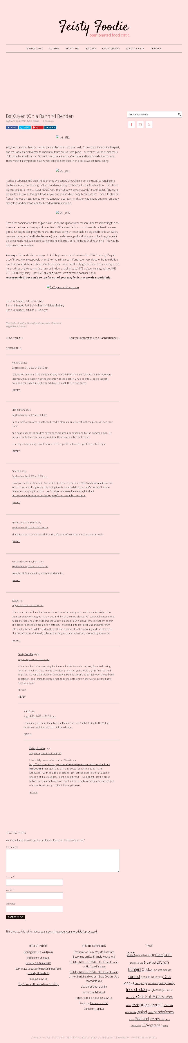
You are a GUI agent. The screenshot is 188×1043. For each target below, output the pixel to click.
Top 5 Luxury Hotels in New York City (38, 984)
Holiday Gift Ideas (95, 966)
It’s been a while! (38, 978)
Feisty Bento (153, 983)
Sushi (161, 1019)
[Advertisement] (94, 82)
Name (10, 877)
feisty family (167, 983)
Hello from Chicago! (38, 957)
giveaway (158, 990)
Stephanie (79, 952)
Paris (40, 301)
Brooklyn (21, 323)
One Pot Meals (150, 996)
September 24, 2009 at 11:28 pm (30, 527)
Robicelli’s (47, 273)
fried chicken (136, 989)
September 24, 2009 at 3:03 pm (29, 415)
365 (131, 954)
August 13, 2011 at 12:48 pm (45, 753)
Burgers (134, 969)
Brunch (163, 962)
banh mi (23, 326)
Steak (154, 1019)
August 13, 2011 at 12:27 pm (39, 716)
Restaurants (44, 323)
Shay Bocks (82, 1037)
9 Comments (48, 121)
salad (142, 1011)
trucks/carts (136, 1025)
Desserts (157, 977)
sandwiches (164, 1011)
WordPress (151, 1037)
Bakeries (139, 955)
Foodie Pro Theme (62, 1037)
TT (144, 1025)
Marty (15, 600)
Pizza (128, 1005)
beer (168, 954)
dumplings (141, 983)
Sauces (132, 1019)
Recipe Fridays (131, 1012)
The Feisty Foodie (94, 22)
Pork (135, 1005)
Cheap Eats (32, 323)
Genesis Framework (118, 1037)
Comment (12, 847)
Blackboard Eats (136, 963)
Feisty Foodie (25, 654)
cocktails (167, 969)
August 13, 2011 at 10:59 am (28, 605)
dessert (145, 977)
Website (10, 903)
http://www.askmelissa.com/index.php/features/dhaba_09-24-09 (49, 495)
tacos (167, 1019)
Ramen (168, 1005)
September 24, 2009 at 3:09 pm (29, 476)
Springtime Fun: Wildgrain (38, 952)
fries (149, 990)
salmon (150, 1012)
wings (165, 1025)
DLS (167, 976)
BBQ (153, 955)
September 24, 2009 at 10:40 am (30, 367)
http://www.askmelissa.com (97, 483)
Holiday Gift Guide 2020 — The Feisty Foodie (94, 962)
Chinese (158, 969)
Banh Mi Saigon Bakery (51, 305)
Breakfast (150, 962)
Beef (159, 954)
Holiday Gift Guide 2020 (38, 963)
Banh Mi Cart (98, 992)
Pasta (168, 997)
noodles (130, 997)
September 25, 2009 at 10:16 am (30, 566)
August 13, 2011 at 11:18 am (33, 659)
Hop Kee (99, 1008)
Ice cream (168, 990)
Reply (16, 390)
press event (151, 1004)
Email (10, 890)
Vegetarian (154, 1025)
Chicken (148, 969)
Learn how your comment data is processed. (72, 931)
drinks (129, 983)
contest (134, 976)
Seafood (142, 1018)
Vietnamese (56, 323)
